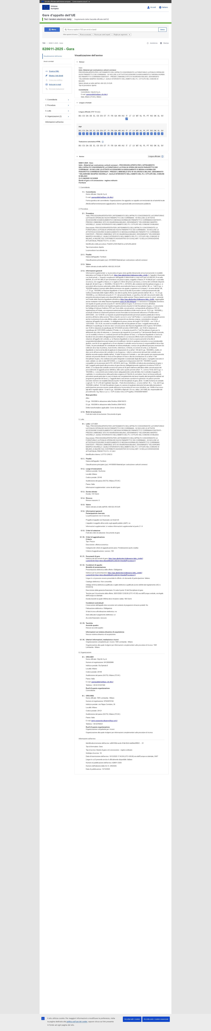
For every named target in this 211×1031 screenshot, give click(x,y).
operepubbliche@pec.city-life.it (96, 94)
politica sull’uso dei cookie (77, 1022)
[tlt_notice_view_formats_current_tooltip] (162, 156)
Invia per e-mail (55, 84)
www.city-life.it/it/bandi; (128, 301)
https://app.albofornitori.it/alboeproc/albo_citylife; (131, 275)
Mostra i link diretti (56, 76)
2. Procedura (50, 105)
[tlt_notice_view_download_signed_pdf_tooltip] (127, 118)
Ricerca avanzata (85, 34)
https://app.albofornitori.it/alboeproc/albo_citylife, (137, 299)
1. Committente (51, 100)
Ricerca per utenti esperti (102, 34)
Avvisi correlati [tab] (49, 61)
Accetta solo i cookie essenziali (156, 1019)
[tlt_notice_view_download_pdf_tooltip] (80, 133)
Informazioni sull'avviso (54, 122)
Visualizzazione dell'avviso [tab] (53, 56)
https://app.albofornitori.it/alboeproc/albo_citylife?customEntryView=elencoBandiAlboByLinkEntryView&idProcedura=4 (114, 560)
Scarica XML (54, 71)
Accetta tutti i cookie (132, 1019)
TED (43, 43)
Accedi (153, 7)
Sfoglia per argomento (121, 34)
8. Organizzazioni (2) (53, 116)
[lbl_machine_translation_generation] (103, 142)
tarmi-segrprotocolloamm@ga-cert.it (104, 721)
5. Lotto (48, 111)
